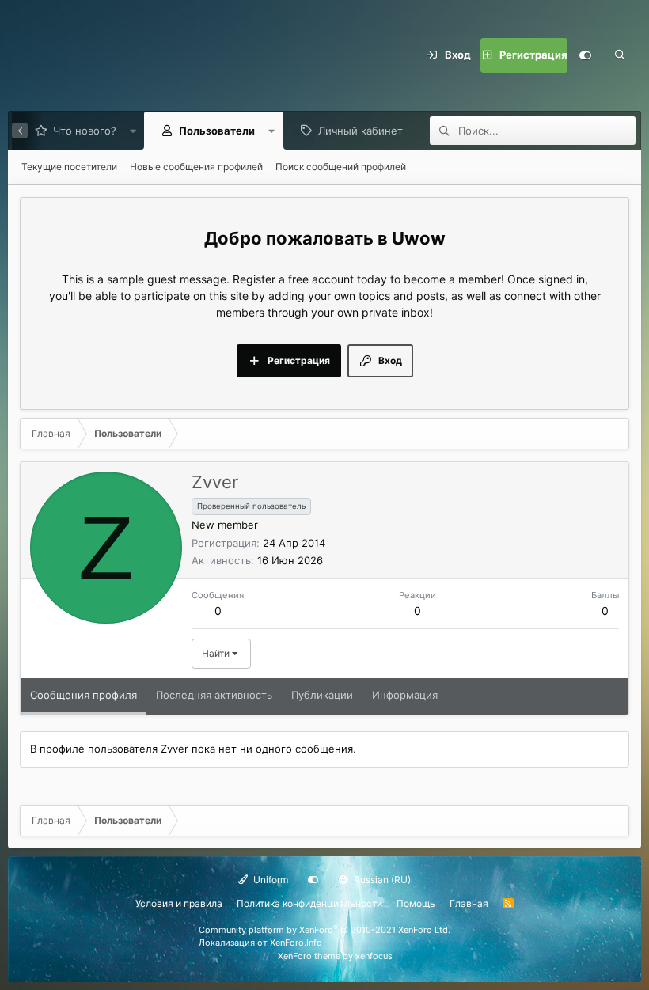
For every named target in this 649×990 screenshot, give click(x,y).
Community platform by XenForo (324, 929)
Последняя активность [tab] (214, 694)
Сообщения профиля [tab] (83, 694)
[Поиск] (619, 55)
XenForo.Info (296, 942)
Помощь (416, 903)
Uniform (269, 880)
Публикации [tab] (322, 694)
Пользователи (217, 130)
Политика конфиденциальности (309, 903)
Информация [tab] (405, 694)
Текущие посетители (69, 167)
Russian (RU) (381, 880)
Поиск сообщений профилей (340, 167)
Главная (469, 903)
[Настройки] (584, 55)
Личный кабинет (360, 130)
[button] (132, 131)
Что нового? (84, 130)
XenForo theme (309, 956)
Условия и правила (178, 903)
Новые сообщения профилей (196, 167)
